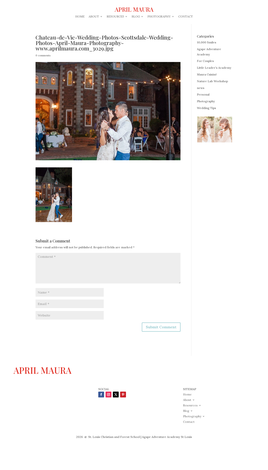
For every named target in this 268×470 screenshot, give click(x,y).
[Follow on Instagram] (108, 394)
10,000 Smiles (206, 42)
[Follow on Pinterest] (123, 394)
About (94, 16)
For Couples (205, 61)
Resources (115, 16)
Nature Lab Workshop (212, 81)
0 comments (43, 55)
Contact (185, 16)
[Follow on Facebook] (101, 394)
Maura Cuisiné (207, 74)
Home (80, 16)
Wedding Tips (206, 108)
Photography (159, 16)
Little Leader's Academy (214, 67)
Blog (136, 16)
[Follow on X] (116, 394)
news (200, 88)
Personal (203, 94)
